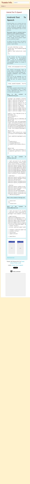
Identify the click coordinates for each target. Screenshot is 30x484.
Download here (10, 257)
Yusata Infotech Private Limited (17, 262)
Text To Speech (19, 265)
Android (13, 265)
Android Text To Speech (14, 12)
